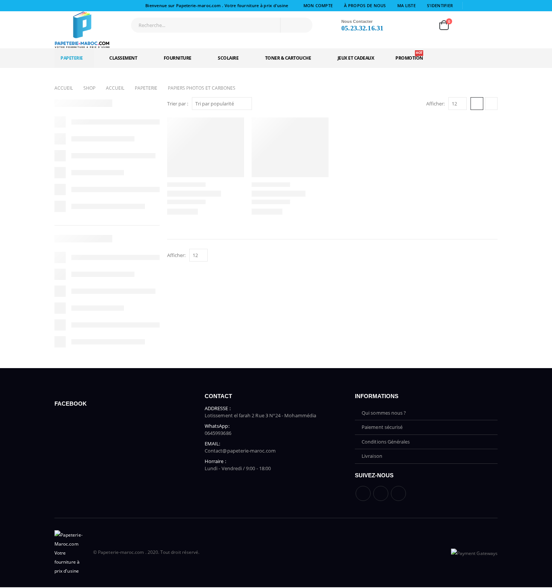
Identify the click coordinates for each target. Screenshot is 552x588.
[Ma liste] (421, 25)
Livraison (372, 456)
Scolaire (228, 58)
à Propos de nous (365, 5)
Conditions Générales (386, 441)
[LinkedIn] (493, 6)
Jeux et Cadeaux (356, 58)
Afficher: (435, 103)
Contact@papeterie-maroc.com (240, 450)
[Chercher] (300, 25)
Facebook (363, 493)
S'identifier (440, 5)
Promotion (409, 55)
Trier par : (177, 103)
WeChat (398, 493)
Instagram (380, 493)
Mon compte (318, 5)
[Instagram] (482, 6)
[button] (477, 103)
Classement (123, 58)
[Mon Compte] (400, 25)
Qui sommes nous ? (384, 412)
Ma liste (406, 5)
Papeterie (71, 58)
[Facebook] (471, 6)
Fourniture (178, 58)
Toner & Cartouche (288, 58)
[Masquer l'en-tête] (82, 30)
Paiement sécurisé (382, 427)
